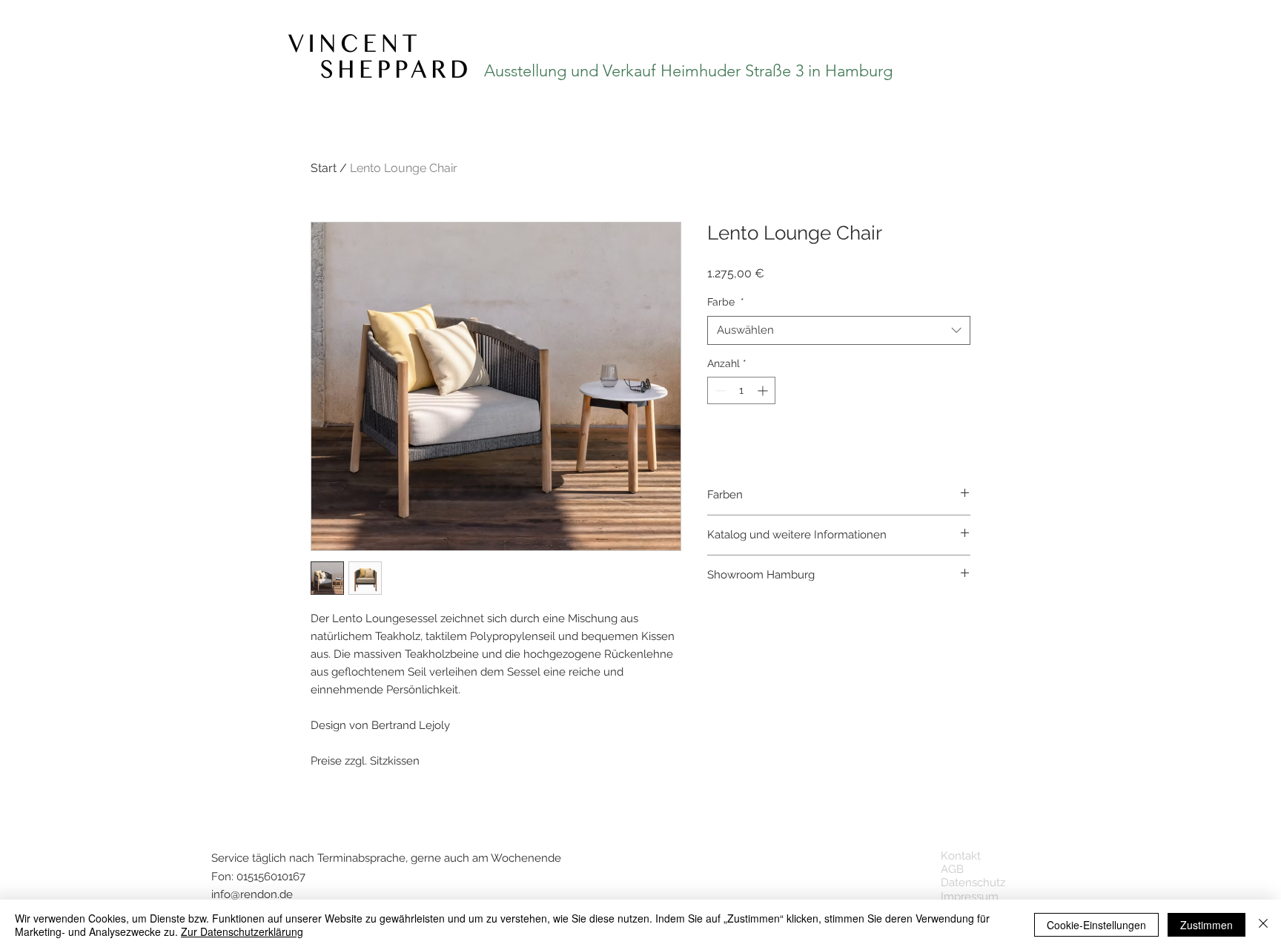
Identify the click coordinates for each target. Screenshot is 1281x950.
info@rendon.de (252, 894)
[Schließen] (1263, 924)
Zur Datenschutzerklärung (242, 931)
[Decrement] (718, 390)
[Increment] (764, 390)
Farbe (725, 302)
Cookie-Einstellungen (1096, 924)
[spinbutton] (741, 390)
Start (324, 168)
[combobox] (838, 330)
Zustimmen (1206, 924)
